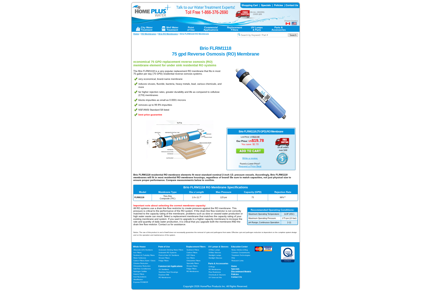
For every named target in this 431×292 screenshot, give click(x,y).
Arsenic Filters (138, 274)
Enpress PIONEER (140, 282)
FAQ (233, 258)
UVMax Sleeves (215, 252)
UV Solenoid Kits (215, 277)
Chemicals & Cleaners (217, 275)
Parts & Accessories (218, 263)
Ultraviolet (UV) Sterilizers (143, 250)
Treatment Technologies (240, 255)
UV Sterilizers (164, 269)
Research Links (237, 261)
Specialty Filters (193, 263)
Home (234, 266)
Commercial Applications (170, 266)
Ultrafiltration (138, 279)
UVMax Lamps (214, 250)
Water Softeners (139, 258)
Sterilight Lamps (215, 255)
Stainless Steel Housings (168, 272)
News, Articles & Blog (239, 250)
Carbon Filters (144, 261)
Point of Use (164, 247)
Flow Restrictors (215, 272)
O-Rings (212, 267)
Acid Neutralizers (139, 277)
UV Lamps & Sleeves (218, 247)
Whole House (139, 247)
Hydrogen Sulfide (140, 271)
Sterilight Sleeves (215, 258)
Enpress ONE (164, 275)
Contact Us (236, 277)
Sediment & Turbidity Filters (144, 255)
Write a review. (250, 158)
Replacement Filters (196, 247)
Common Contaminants (240, 252)
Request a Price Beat (250, 166)
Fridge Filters (164, 261)
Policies (235, 274)
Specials (235, 269)
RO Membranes (165, 277)
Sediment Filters (193, 250)
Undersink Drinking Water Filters (171, 250)
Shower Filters (164, 258)
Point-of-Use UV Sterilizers (169, 255)
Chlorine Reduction (140, 263)
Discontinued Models (241, 271)
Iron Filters (137, 252)
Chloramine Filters (193, 261)
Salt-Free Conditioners (142, 269)
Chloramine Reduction (142, 266)
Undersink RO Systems (167, 252)
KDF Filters (191, 255)
